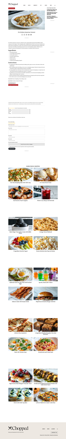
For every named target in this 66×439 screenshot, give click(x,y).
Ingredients (35, 5)
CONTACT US (54, 432)
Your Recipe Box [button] (11, 8)
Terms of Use (42, 435)
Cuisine (46, 5)
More (51, 5)
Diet (40, 5)
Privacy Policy (47, 435)
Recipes (29, 5)
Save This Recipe (11, 83)
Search (24, 5)
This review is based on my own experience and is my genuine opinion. (22, 146)
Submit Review (11, 148)
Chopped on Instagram (54, 435)
